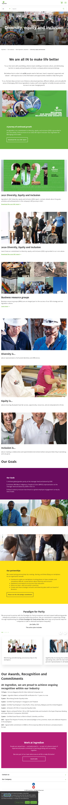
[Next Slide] (65, 632)
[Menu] (65, 2)
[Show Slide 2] (3, 632)
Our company (11, 49)
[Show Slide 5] (8, 632)
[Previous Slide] (60, 632)
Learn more (4, 306)
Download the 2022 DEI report (17, 140)
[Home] (4, 4)
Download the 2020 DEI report (10, 254)
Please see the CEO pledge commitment (20, 594)
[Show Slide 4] (6, 632)
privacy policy (7, 795)
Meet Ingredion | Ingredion (22, 49)
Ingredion (3, 49)
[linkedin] (34, 785)
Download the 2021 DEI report (10, 204)
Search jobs (34, 759)
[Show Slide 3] (5, 632)
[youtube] (34, 788)
